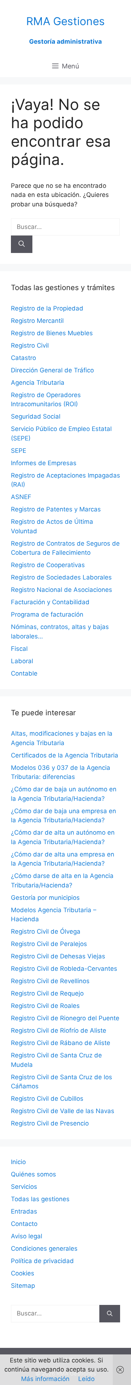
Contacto (24, 1223)
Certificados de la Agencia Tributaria (64, 755)
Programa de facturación (47, 614)
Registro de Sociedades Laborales (61, 577)
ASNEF (21, 496)
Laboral (22, 661)
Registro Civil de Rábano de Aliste (60, 1042)
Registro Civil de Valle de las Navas (62, 1111)
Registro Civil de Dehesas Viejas (58, 956)
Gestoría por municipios (45, 897)
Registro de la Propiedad (47, 308)
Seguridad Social (35, 416)
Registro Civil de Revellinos (50, 981)
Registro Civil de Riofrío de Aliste (58, 1030)
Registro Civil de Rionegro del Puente (65, 1018)
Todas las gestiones (40, 1199)
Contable (24, 673)
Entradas (24, 1211)
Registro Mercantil (37, 320)
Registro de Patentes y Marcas (56, 509)
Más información (45, 1378)
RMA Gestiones (65, 21)
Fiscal (19, 648)
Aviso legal (26, 1236)
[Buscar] (21, 244)
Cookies (22, 1273)
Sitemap (23, 1285)
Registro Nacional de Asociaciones (61, 589)
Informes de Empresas (43, 463)
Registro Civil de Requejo (47, 993)
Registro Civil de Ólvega (45, 931)
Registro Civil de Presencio (50, 1123)
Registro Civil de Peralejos (49, 943)
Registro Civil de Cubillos (47, 1098)
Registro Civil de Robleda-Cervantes (64, 968)
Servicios (24, 1186)
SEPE (18, 450)
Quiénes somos (33, 1174)
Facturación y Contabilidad (50, 602)
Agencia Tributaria (37, 382)
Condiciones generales (44, 1248)
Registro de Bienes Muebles (52, 333)
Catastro (23, 357)
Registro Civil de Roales (45, 1005)
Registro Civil (30, 345)
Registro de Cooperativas (48, 565)
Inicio (18, 1162)
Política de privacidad (42, 1261)
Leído (86, 1378)
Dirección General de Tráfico (52, 370)
